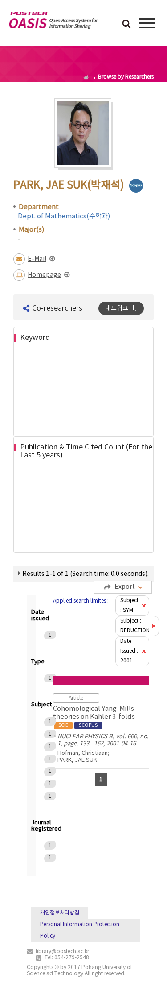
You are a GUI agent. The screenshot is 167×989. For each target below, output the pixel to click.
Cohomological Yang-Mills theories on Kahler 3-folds (94, 716)
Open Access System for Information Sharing (53, 22)
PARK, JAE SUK (77, 760)
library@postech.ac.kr (62, 951)
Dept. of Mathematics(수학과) (64, 216)
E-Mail (37, 259)
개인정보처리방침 (59, 913)
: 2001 (129, 651)
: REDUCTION (135, 626)
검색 (126, 24)
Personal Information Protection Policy (79, 930)
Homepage (44, 275)
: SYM (129, 605)
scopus (136, 186)
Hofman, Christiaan (82, 753)
